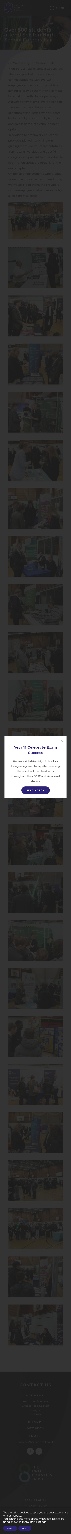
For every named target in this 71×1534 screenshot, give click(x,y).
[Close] (62, 740)
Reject (25, 1528)
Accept (10, 1528)
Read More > (36, 790)
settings (41, 1521)
